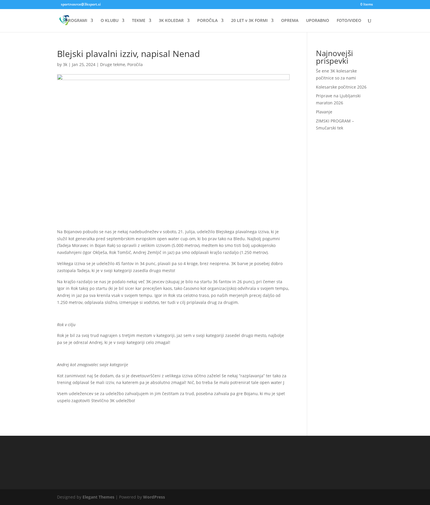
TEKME (138, 20)
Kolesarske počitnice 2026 (341, 87)
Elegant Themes (98, 497)
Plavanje (324, 112)
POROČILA (207, 20)
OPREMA (289, 20)
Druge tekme (112, 64)
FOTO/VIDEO (349, 20)
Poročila (135, 64)
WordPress (154, 497)
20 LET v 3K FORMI (249, 20)
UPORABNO (317, 20)
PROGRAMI (76, 20)
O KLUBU (109, 20)
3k (65, 64)
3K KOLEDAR (171, 20)
